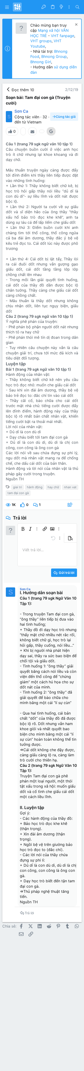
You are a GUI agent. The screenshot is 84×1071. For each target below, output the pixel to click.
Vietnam (34, 122)
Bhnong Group (54, 56)
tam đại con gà (18, 493)
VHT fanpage (62, 35)
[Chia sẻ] (71, 505)
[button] (7, 7)
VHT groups (41, 40)
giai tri (17, 487)
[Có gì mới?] (61, 6)
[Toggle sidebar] (69, 7)
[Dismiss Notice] (76, 25)
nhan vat (70, 487)
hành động (34, 487)
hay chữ (53, 487)
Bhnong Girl (40, 61)
